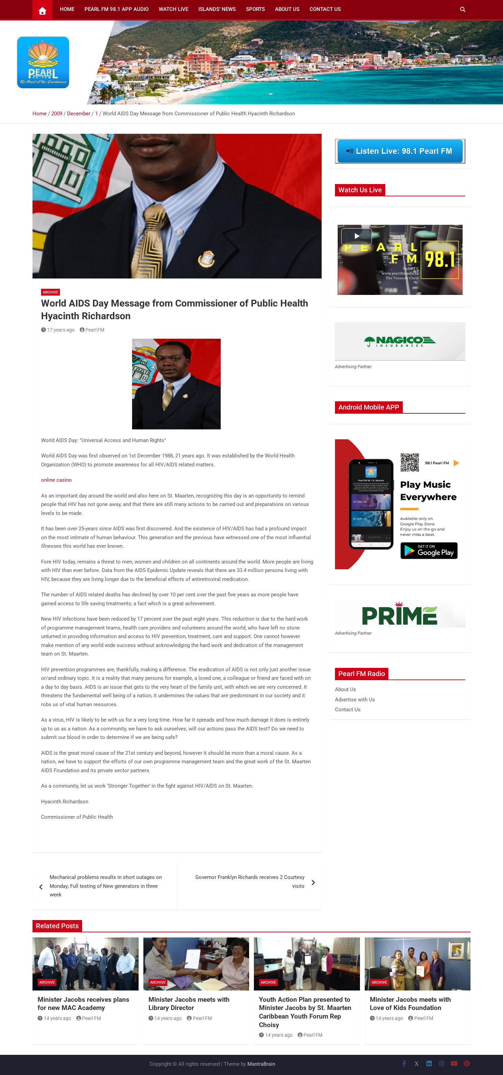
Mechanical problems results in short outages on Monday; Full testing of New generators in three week (106, 886)
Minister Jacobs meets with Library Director (189, 1004)
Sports (255, 9)
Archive (50, 292)
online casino (56, 480)
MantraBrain (261, 1064)
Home (67, 9)
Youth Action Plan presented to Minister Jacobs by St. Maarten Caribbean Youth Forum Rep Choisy (305, 1012)
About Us (287, 9)
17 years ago (61, 330)
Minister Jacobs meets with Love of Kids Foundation (410, 1004)
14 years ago (57, 1018)
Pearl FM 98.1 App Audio (117, 9)
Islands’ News (217, 9)
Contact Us (325, 9)
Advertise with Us (355, 700)
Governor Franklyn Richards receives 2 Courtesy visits (250, 881)
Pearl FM (95, 330)
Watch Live (173, 9)
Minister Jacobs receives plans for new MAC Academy (83, 1004)
